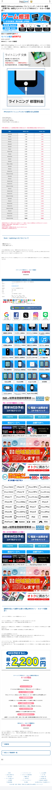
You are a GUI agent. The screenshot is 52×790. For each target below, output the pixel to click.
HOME (9, 772)
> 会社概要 (9, 780)
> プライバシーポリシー (26, 780)
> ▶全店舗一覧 (42, 778)
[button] (48, 404)
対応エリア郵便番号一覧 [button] (10, 752)
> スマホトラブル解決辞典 (26, 774)
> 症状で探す (9, 776)
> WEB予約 (26, 778)
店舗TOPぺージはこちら (15, 283)
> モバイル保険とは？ (9, 778)
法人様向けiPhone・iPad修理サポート (42, 782)
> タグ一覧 (42, 774)
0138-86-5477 (15, 286)
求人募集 (26, 782)
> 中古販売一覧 (42, 776)
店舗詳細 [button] (6, 744)
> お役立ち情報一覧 (9, 774)
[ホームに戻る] (26, 769)
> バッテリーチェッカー (26, 772)
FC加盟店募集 (9, 782)
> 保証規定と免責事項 (42, 780)
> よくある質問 (42, 772)
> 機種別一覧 (26, 776)
